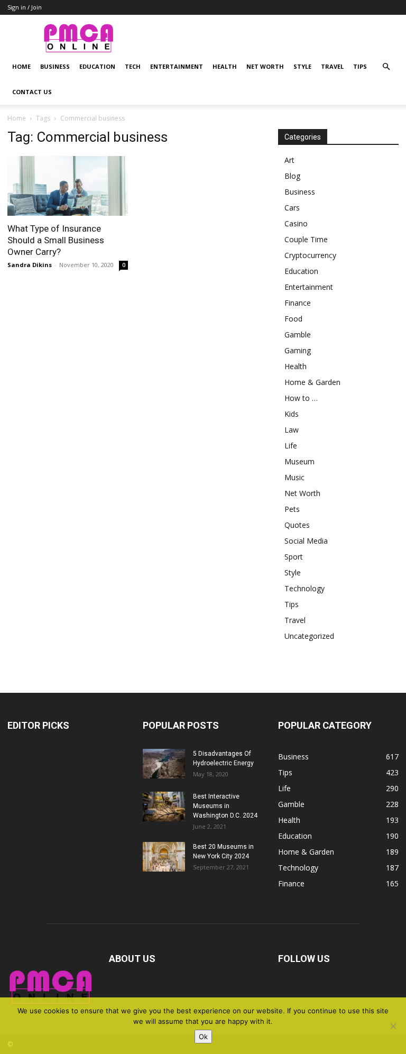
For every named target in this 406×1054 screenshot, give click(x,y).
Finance (297, 303)
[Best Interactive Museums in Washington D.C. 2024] (164, 806)
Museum (299, 461)
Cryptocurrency (310, 255)
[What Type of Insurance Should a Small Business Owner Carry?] (67, 186)
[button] (386, 67)
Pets (292, 509)
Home (21, 66)
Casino (296, 223)
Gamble (297, 334)
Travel (332, 66)
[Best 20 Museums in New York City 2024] (164, 857)
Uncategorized (309, 636)
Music (294, 477)
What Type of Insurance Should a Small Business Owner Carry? (55, 240)
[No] (392, 1026)
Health (225, 66)
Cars (292, 208)
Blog (292, 176)
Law (291, 430)
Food (293, 319)
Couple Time (306, 239)
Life (290, 446)
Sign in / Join (24, 7)
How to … (301, 398)
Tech (133, 66)
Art (289, 160)
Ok (203, 1036)
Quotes (297, 525)
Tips (360, 66)
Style (302, 66)
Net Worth (265, 66)
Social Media (306, 541)
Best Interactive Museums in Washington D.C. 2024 (225, 806)
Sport (293, 557)
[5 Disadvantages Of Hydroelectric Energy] (164, 763)
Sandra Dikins (29, 265)
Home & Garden (312, 382)
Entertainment (176, 66)
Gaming (297, 350)
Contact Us (32, 92)
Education (97, 66)
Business (55, 66)
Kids (291, 414)
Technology (304, 588)
